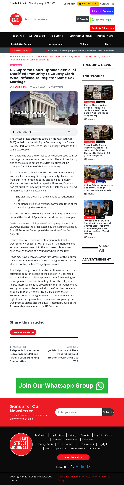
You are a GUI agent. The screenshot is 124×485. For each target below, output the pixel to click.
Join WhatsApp (102, 19)
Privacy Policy (89, 476)
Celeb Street (88, 439)
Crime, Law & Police (67, 444)
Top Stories (40, 435)
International (26, 56)
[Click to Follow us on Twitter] (71, 466)
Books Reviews (78, 448)
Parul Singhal (20, 86)
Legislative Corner (103, 435)
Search (84, 19)
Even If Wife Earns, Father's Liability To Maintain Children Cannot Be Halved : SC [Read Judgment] (97, 150)
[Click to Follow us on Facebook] (77, 466)
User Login (69, 3)
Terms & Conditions (69, 476)
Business (56, 439)
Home (15, 56)
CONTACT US (107, 3)
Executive (85, 435)
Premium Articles (90, 3)
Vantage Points (45, 444)
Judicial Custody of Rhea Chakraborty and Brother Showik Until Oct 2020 (62, 356)
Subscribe (108, 412)
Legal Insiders (57, 435)
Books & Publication (103, 27)
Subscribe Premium (102, 11)
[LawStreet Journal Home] (16, 19)
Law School (95, 448)
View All (103, 248)
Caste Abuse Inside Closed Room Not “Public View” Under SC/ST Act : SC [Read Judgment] (96, 110)
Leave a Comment (22, 332)
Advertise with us (73, 457)
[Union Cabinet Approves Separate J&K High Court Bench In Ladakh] (98, 172)
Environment (88, 444)
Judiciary (72, 435)
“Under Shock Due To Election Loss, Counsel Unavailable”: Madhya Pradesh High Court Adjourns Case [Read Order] (97, 227)
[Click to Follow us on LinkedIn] (82, 466)
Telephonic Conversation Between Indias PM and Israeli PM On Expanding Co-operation (25, 356)
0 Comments (56, 86)
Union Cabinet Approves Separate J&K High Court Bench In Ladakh (98, 188)
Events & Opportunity (55, 448)
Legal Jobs (103, 444)
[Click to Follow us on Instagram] (88, 466)
